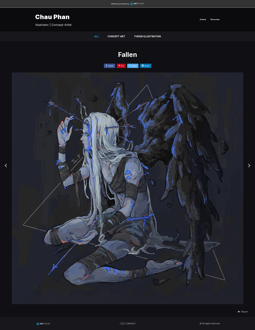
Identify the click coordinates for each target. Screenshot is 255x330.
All (96, 36)
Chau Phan (52, 17)
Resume (215, 19)
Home (203, 19)
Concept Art (116, 36)
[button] (242, 312)
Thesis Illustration (147, 36)
